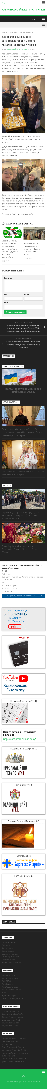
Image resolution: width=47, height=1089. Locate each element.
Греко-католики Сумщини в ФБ (13, 1062)
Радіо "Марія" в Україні (10, 987)
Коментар (8, 278)
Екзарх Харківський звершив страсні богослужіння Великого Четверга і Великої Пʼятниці (20, 549)
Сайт (6, 303)
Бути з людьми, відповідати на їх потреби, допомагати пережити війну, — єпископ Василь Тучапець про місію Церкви (22, 432)
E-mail (27, 294)
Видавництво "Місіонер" (11, 1026)
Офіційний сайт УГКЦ (9, 942)
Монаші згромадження (10, 957)
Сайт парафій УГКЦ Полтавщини (14, 1059)
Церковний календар (10, 954)
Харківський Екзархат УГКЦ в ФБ (14, 1038)
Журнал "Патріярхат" (9, 996)
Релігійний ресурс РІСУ (10, 1011)
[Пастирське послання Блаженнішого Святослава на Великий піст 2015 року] (23, 454)
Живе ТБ (5, 993)
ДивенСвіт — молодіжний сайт (13, 998)
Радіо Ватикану (7, 984)
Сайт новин (6, 945)
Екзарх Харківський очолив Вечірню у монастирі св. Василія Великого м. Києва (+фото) (32, 249)
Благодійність (8, 32)
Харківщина (28, 32)
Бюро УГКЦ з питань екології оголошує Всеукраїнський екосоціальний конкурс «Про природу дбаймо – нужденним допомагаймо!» (10, 249)
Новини (18, 32)
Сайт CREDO (6, 981)
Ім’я (6, 294)
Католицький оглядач (10, 978)
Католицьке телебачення (11, 990)
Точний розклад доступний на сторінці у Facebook (23, 596)
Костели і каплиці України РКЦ (13, 1014)
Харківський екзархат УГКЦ (17, 49)
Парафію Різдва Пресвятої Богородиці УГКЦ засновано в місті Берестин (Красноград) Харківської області (21, 515)
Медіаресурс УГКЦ (9, 975)
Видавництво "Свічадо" (10, 1023)
